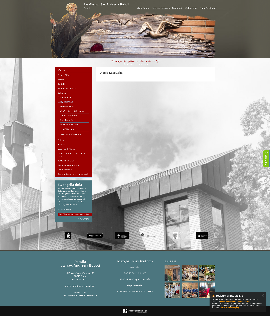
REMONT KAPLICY (66, 161)
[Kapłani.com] (95, 235)
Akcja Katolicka (67, 107)
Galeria (61, 140)
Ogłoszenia (191, 8)
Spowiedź (177, 8)
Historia (61, 145)
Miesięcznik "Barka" (66, 149)
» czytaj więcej (83, 219)
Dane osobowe (65, 170)
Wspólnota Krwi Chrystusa (72, 111)
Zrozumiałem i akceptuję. (229, 308)
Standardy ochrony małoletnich (73, 174)
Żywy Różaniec (67, 120)
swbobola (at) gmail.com (83, 285)
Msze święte (143, 8)
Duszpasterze (64, 97)
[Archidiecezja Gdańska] (68, 235)
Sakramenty (63, 93)
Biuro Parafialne (208, 8)
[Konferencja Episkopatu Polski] (202, 235)
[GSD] (121, 235)
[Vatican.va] (175, 235)
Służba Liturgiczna (69, 125)
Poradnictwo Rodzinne (70, 134)
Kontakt (61, 84)
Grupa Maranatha (68, 116)
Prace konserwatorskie (68, 165)
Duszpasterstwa (65, 102)
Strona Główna (65, 75)
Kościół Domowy (67, 129)
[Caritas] (148, 235)
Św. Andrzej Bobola (67, 89)
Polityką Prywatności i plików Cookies (235, 301)
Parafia (61, 80)
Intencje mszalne (161, 8)
